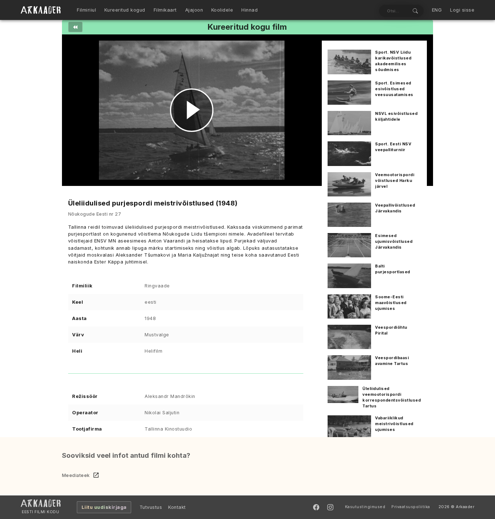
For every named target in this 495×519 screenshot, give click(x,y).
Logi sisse (462, 10)
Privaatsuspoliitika (410, 507)
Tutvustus (151, 507)
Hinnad (249, 10)
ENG (437, 10)
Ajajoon (194, 10)
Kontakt (177, 507)
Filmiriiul (86, 10)
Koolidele (222, 10)
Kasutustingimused (365, 507)
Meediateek (76, 475)
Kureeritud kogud (124, 10)
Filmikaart (165, 10)
